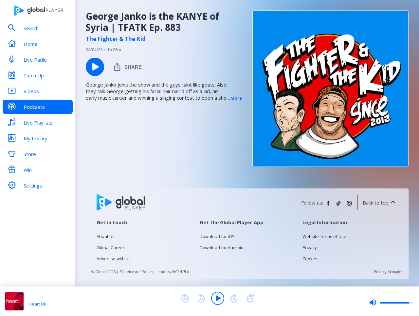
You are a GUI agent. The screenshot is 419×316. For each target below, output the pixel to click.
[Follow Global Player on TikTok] (338, 205)
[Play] (217, 298)
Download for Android (222, 247)
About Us (106, 236)
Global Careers (112, 247)
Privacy (309, 247)
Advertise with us (114, 259)
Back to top (376, 202)
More (236, 98)
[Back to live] (250, 298)
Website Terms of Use (324, 236)
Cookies (310, 259)
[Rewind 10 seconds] (201, 298)
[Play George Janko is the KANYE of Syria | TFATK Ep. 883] (95, 67)
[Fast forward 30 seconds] (234, 298)
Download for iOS (217, 236)
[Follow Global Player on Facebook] (328, 205)
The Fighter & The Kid (116, 39)
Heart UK (37, 304)
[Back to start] (184, 298)
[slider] (391, 302)
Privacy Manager (388, 271)
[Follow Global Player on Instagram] (349, 205)
